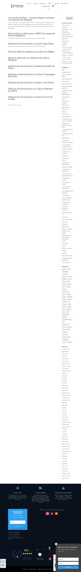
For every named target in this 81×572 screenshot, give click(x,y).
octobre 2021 (65, 397)
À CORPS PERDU (66, 72)
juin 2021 (64, 407)
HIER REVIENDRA (66, 116)
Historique (64, 301)
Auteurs (36, 3)
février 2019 (65, 468)
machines (64, 306)
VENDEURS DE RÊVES (67, 255)
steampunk (64, 332)
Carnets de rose (65, 281)
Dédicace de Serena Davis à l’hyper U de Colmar (31, 82)
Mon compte (64, 3)
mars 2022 (64, 385)
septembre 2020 (66, 427)
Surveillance (65, 334)
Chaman (64, 284)
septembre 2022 (66, 371)
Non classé (65, 222)
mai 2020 (64, 432)
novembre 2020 (66, 422)
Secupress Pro (64, 499)
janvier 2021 (65, 419)
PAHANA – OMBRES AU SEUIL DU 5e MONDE (67, 231)
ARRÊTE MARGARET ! (67, 79)
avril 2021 (64, 412)
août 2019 (64, 453)
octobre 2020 (65, 424)
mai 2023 (64, 356)
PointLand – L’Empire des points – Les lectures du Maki (67, 57)
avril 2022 (64, 383)
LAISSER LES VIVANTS (67, 149)
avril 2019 (64, 463)
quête (68, 312)
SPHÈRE (64, 251)
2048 (63, 70)
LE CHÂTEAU (65, 156)
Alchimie (64, 269)
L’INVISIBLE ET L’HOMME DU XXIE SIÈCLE (66, 125)
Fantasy (64, 299)
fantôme (69, 299)
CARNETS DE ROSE (67, 84)
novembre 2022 (66, 366)
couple (69, 284)
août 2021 (64, 402)
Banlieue (70, 276)
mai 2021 (64, 410)
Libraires (57, 3)
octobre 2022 (65, 368)
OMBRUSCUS (65, 227)
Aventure (64, 276)
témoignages (65, 339)
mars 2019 (64, 466)
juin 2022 (64, 378)
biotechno (64, 279)
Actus (49, 3)
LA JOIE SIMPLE (66, 138)
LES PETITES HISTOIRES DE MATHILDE (65, 208)
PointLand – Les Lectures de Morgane (66, 43)
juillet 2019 (65, 456)
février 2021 (65, 417)
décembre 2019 (66, 444)
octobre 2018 (65, 478)
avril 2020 (64, 434)
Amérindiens (65, 271)
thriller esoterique (66, 337)
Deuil (63, 286)
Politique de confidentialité (29, 569)
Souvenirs (69, 327)
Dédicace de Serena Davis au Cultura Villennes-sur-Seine (30, 89)
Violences (70, 342)
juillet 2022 (65, 376)
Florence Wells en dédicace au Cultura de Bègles (31, 51)
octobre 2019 (65, 449)
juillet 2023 (65, 354)
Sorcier (64, 327)
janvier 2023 (65, 361)
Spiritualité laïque (66, 329)
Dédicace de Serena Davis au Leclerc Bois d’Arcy (31, 43)
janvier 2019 (65, 471)
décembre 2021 (66, 393)
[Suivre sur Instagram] (47, 513)
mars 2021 (64, 415)
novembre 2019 (66, 446)
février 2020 (65, 439)
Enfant (63, 294)
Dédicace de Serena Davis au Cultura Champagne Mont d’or (31, 75)
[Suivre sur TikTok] (52, 513)
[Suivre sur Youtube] (56, 513)
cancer (69, 279)
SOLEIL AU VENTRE (67, 248)
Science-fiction (65, 324)
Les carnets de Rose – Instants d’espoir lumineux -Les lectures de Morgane (31, 18)
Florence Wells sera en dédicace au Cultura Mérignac (28, 58)
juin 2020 (64, 429)
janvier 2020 (65, 441)
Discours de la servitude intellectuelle (65, 103)
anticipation (65, 274)
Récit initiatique (65, 314)
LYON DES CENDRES (67, 219)
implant (64, 304)
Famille (64, 296)
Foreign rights (46, 6)
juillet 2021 (65, 405)
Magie (69, 306)
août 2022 (64, 373)
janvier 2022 (65, 390)
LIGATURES (65, 217)
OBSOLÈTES (65, 224)
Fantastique (69, 296)
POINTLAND (65, 243)
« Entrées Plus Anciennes (14, 105)
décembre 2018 (66, 473)
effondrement (65, 291)
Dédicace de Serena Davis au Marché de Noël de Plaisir (31, 67)
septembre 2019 (66, 451)
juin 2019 (64, 458)
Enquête (68, 294)
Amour (69, 269)
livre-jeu (69, 304)
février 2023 (65, 358)
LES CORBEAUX (66, 195)
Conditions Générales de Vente (45, 569)
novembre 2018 (66, 475)
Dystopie (64, 289)
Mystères (69, 309)
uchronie (64, 342)
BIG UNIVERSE (65, 81)
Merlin (63, 309)
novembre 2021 (66, 395)
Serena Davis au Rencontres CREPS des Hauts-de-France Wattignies (31, 34)
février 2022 (65, 388)
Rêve (63, 322)
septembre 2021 (66, 400)
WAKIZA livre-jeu (66, 262)
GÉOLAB (64, 111)
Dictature (68, 286)
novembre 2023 (66, 349)
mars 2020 (64, 436)
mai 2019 (64, 461)
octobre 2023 (65, 351)
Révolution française (66, 319)
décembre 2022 (66, 363)
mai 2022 (64, 380)
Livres (28, 3)
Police (63, 312)
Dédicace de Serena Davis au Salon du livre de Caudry (30, 98)
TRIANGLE (64, 253)
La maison (42, 3)
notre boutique (22, 495)
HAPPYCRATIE (65, 114)
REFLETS (64, 246)
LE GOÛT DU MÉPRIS (67, 167)
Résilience (64, 317)
